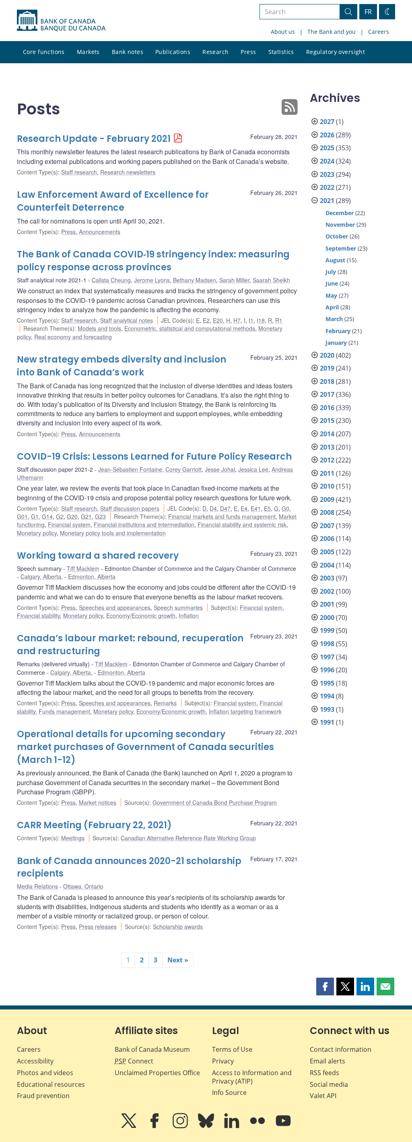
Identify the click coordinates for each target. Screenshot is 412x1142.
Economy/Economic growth (140, 615)
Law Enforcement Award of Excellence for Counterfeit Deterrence (113, 201)
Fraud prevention (43, 1095)
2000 (327, 617)
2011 (327, 473)
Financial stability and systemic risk (242, 524)
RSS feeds (324, 1072)
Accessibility (35, 1061)
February (337, 331)
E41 (256, 508)
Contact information (340, 1049)
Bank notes (127, 52)
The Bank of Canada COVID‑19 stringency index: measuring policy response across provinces (153, 261)
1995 (327, 683)
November (340, 224)
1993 (327, 709)
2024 (327, 161)
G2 (60, 516)
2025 (327, 147)
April (332, 307)
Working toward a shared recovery (98, 555)
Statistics (281, 52)
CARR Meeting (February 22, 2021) (94, 825)
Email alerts (327, 1061)
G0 (285, 508)
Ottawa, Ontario (83, 886)
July (330, 272)
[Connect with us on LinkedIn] (232, 1126)
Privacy (223, 1061)
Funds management (64, 711)
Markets (88, 52)
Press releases (98, 926)
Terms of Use (232, 1049)
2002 (327, 591)
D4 (213, 508)
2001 (327, 604)
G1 (35, 516)
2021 (327, 200)
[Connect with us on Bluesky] (207, 1126)
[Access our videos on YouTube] (283, 1126)
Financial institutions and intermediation (144, 524)
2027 (327, 121)
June (331, 283)
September (340, 248)
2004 (327, 565)
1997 (327, 657)
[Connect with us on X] (129, 1126)
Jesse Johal (220, 469)
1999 (327, 630)
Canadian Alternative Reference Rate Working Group (188, 838)
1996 (327, 669)
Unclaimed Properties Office (157, 1072)
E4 (244, 508)
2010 (327, 486)
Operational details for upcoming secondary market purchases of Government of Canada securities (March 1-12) (145, 747)
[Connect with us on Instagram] (181, 1126)
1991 (327, 722)
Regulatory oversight (335, 52)
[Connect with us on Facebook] (155, 1126)
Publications (172, 52)
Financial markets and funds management (222, 516)
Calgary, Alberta (41, 576)
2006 (327, 538)
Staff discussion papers (129, 508)
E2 (206, 320)
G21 (86, 516)
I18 (261, 320)
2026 (327, 135)
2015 (327, 420)
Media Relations (37, 886)
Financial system (69, 524)
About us (283, 31)
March (334, 319)
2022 (327, 187)
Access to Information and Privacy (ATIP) (252, 1077)
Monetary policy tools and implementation (113, 533)
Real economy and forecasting (73, 337)
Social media (329, 1084)
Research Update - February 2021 (94, 139)
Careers (378, 31)
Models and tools (99, 328)
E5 (267, 508)
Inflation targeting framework (245, 711)
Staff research (79, 172)
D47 (225, 508)
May (331, 295)
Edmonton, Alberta (91, 576)
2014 (327, 433)
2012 (327, 460)
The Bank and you (331, 31)
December (339, 213)
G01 (22, 516)
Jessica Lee (253, 469)
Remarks (165, 703)
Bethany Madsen (194, 280)
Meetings (72, 838)
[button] (325, 986)
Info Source (229, 1092)
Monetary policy (37, 533)
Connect (134, 1061)
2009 (327, 499)
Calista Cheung (111, 280)
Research (215, 52)
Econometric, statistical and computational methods (189, 328)
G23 (100, 516)
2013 (327, 447)
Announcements (99, 232)
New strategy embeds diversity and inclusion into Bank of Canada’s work (121, 366)
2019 (327, 368)
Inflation (189, 615)
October (336, 236)
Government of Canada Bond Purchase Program (214, 802)
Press (248, 52)
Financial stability (38, 615)
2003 (327, 578)
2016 (327, 407)
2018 (327, 381)
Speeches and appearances (114, 607)
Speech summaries (178, 607)
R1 (278, 320)
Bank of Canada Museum (152, 1049)
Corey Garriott (183, 469)
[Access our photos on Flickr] (258, 1126)
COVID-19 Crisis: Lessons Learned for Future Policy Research (154, 456)
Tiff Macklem (83, 568)
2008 (327, 512)
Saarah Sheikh (271, 280)
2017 (327, 394)
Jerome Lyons (152, 280)
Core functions (44, 52)
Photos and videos (45, 1072)
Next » (177, 959)
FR (368, 11)
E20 (218, 320)
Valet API (323, 1095)
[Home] (61, 20)
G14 (47, 516)
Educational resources (51, 1084)
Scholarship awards (178, 926)
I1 (251, 320)
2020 (327, 355)
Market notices (97, 802)
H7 (237, 320)
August (335, 260)
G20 (72, 516)
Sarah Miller (234, 280)
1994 (327, 696)
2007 (327, 525)
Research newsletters (127, 172)
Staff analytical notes (126, 320)
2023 (327, 174)
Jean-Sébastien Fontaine (130, 469)
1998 (327, 643)
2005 (327, 551)
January (336, 342)
